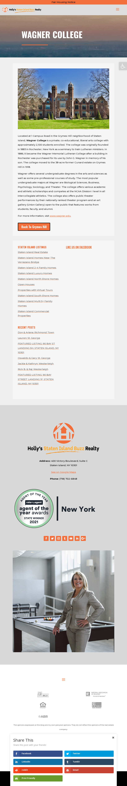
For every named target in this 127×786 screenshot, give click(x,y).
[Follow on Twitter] (52, 538)
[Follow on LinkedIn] (77, 538)
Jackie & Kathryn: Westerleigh (36, 363)
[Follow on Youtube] (70, 538)
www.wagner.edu (60, 215)
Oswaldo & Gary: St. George (34, 358)
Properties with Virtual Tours (35, 290)
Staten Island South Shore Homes (38, 295)
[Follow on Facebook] (46, 538)
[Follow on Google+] (83, 538)
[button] (123, 66)
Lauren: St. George (29, 338)
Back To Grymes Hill (34, 226)
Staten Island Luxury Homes (35, 273)
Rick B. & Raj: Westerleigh (33, 369)
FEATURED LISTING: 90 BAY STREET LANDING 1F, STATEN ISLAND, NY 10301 (36, 379)
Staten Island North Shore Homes (38, 278)
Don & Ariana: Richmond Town (36, 332)
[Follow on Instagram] (58, 538)
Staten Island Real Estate (33, 252)
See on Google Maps (63, 472)
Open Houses (26, 284)
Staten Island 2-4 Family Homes (37, 267)
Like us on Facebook (79, 247)
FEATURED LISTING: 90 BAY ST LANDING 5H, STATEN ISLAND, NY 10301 (38, 348)
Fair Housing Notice (63, 2)
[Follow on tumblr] (64, 538)
